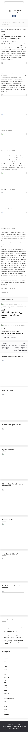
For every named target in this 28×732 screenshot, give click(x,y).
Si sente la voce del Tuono (10, 631)
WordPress (7, 714)
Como (5, 666)
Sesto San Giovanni (9, 698)
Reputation (6, 693)
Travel (3, 34)
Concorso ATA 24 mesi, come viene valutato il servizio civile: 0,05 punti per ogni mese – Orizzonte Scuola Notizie (13, 635)
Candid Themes (16, 728)
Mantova (6, 682)
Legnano (6, 680)
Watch (5, 711)
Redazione (13, 41)
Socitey (6, 703)
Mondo (5, 688)
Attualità (6, 658)
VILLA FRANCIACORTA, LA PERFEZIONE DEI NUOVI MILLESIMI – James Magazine (13, 333)
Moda (5, 685)
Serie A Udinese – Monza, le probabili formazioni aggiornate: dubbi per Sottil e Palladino (14, 641)
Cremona (6, 669)
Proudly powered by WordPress (11, 726)
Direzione (13, 320)
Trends (5, 709)
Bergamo (6, 661)
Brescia (6, 664)
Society (6, 701)
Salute (5, 696)
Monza (5, 690)
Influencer (6, 677)
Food (5, 674)
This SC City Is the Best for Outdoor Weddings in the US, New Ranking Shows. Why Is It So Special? (13, 314)
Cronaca (6, 672)
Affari (5, 656)
